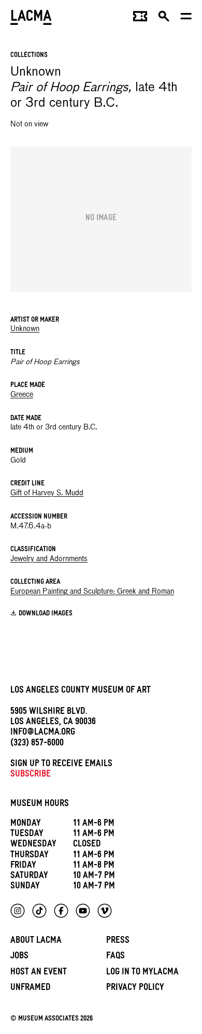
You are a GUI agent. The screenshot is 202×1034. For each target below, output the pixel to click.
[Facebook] (61, 910)
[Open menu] (186, 18)
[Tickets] (140, 18)
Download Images (46, 614)
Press (117, 941)
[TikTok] (39, 910)
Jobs (19, 957)
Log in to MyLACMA (142, 973)
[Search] (164, 18)
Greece (21, 394)
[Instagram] (17, 910)
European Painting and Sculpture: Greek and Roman (92, 591)
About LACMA (36, 941)
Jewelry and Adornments (49, 559)
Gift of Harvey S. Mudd (46, 493)
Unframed (30, 989)
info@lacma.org (42, 733)
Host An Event (38, 973)
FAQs (115, 957)
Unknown (24, 329)
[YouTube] (83, 910)
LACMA (31, 18)
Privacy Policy (135, 989)
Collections (29, 56)
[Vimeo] (104, 910)
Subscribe (30, 775)
